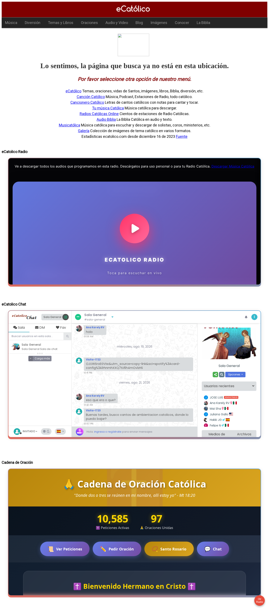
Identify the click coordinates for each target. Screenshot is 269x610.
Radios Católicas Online (99, 114)
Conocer (182, 22)
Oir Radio (259, 600)
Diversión (32, 22)
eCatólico (73, 91)
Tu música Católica (108, 108)
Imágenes (158, 22)
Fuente (181, 136)
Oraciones (89, 22)
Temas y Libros (60, 22)
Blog (139, 22)
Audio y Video (116, 22)
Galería (83, 131)
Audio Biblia (106, 119)
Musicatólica (69, 125)
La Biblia (203, 22)
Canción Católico (91, 96)
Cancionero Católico (87, 102)
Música (11, 22)
